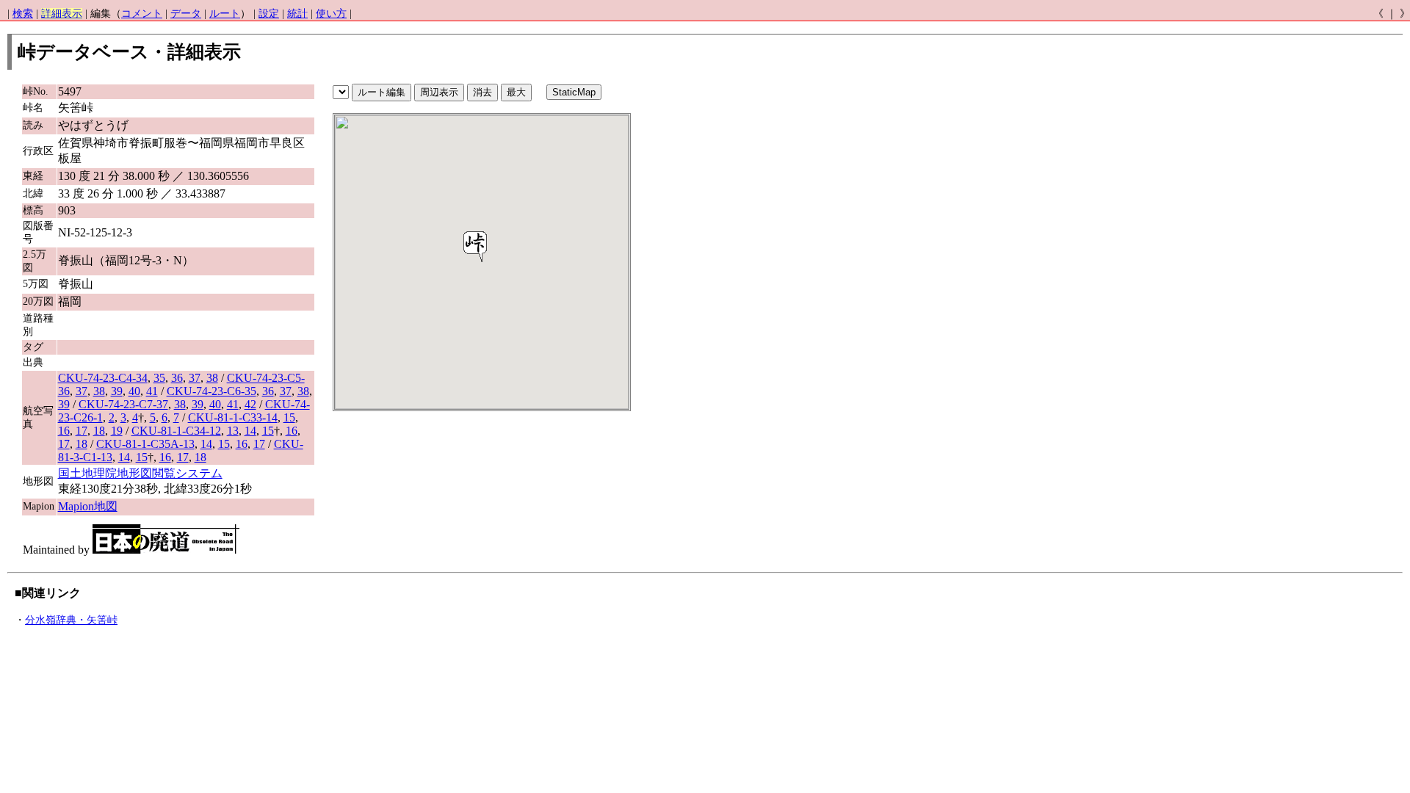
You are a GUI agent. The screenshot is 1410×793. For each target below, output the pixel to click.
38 (212, 378)
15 (289, 417)
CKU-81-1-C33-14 (233, 417)
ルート (224, 13)
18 (99, 430)
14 (250, 430)
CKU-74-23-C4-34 (103, 378)
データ (185, 13)
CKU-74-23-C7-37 (123, 404)
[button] (475, 246)
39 (117, 391)
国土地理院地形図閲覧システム (140, 473)
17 (81, 430)
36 (177, 378)
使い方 (331, 13)
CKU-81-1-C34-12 (176, 430)
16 (64, 430)
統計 (297, 13)
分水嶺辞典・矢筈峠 (71, 620)
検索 (22, 13)
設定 (268, 13)
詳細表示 (61, 13)
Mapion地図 (88, 506)
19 (117, 430)
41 (152, 391)
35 (159, 378)
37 (194, 378)
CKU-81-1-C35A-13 (145, 444)
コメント (141, 13)
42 (250, 404)
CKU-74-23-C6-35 (211, 391)
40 (134, 391)
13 (233, 430)
